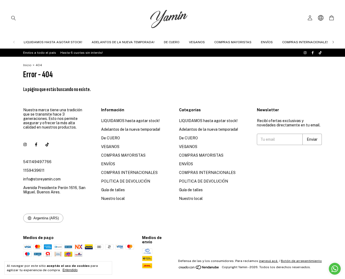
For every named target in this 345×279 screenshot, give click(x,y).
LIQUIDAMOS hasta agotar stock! (53, 42)
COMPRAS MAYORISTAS (232, 42)
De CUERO (172, 42)
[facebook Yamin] (312, 53)
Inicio (27, 65)
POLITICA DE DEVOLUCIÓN (125, 181)
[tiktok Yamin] (320, 53)
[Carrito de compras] (331, 18)
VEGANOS (197, 42)
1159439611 (33, 170)
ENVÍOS (267, 42)
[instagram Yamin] (305, 53)
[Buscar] (13, 18)
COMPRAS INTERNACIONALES (305, 42)
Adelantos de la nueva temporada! (123, 42)
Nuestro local (113, 198)
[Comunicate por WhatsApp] (335, 269)
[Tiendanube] (199, 268)
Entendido (70, 270)
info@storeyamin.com (42, 179)
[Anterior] (14, 42)
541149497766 (37, 162)
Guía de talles (113, 190)
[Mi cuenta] (310, 18)
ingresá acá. (268, 261)
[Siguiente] (333, 42)
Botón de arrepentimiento (301, 261)
